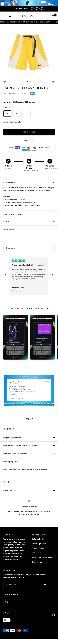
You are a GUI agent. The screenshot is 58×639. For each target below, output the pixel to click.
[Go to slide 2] (27, 363)
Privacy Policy (38, 548)
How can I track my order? (15, 453)
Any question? (9, 490)
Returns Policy (38, 539)
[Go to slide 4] (32, 363)
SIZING (6, 222)
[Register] (45, 584)
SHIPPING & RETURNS (13, 214)
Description (9, 183)
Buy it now (29, 140)
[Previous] (4, 82)
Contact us (37, 562)
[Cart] (53, 16)
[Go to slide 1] (25, 363)
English (8, 613)
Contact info (38, 553)
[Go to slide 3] (30, 363)
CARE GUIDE (8, 229)
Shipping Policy (39, 543)
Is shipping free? (10, 461)
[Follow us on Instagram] (6, 602)
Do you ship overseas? (13, 437)
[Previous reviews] (5, 274)
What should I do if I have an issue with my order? (25, 470)
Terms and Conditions (42, 557)
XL (34, 113)
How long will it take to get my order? (20, 445)
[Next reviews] (52, 274)
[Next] (53, 82)
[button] (6, 620)
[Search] (10, 16)
